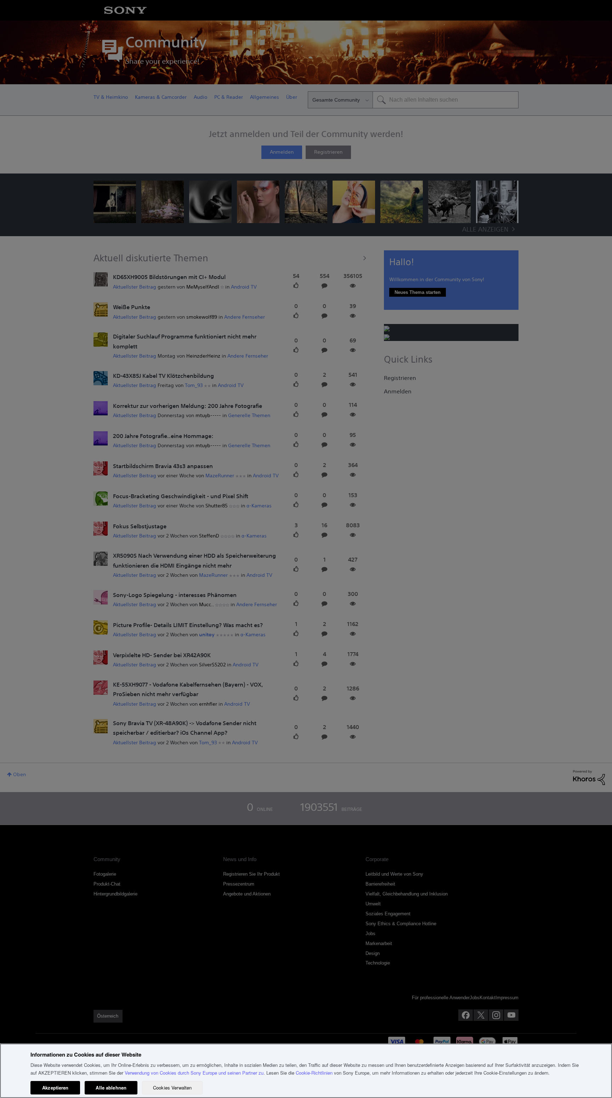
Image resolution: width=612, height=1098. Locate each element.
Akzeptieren (55, 1087)
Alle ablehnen (111, 1087)
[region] (306, 1070)
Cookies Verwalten (172, 1087)
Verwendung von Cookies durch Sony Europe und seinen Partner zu (194, 1072)
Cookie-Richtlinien (314, 1072)
